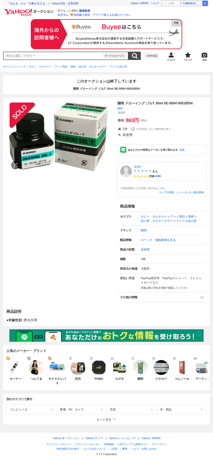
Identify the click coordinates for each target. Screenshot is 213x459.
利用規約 (109, 444)
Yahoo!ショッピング (122, 438)
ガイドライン (159, 444)
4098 (158, 176)
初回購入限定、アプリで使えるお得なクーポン (102, 14)
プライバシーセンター (87, 444)
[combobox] (53, 56)
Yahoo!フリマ (94, 438)
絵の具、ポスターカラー (92, 66)
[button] (162, 297)
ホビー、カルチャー (40, 66)
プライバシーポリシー (58, 444)
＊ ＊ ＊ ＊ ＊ (142, 171)
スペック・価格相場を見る (158, 240)
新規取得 (84, 10)
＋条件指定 (151, 55)
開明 (120, 108)
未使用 (145, 249)
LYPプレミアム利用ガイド (133, 444)
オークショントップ (14, 66)
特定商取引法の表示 (68, 448)
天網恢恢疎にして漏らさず (192, 3)
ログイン (63, 14)
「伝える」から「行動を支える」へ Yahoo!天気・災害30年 (43, 3)
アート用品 (61, 66)
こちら (161, 188)
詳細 (182, 149)
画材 (73, 66)
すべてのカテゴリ (115, 55)
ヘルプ (155, 3)
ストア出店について (94, 448)
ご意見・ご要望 (118, 448)
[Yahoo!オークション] (29, 10)
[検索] (205, 3)
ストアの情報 (166, 192)
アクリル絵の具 (118, 66)
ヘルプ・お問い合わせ (143, 448)
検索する (134, 56)
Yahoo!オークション (66, 438)
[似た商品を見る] (15, 165)
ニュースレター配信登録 (190, 192)
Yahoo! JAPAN (139, 3)
